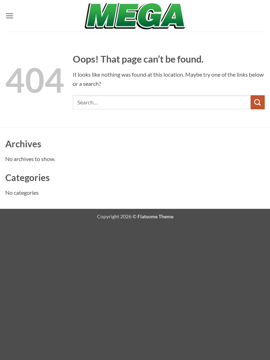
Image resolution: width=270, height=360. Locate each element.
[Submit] (258, 102)
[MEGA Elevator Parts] (135, 16)
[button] (9, 15)
